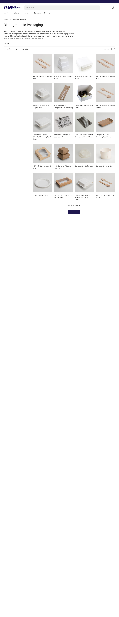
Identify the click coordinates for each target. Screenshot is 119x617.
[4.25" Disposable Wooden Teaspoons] (105, 182)
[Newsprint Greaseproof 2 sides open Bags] (63, 122)
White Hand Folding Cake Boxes (83, 77)
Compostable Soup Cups (104, 166)
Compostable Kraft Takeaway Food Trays (103, 136)
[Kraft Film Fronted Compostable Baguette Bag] (63, 92)
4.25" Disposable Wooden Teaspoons (105, 196)
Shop (10, 19)
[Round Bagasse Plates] (42, 182)
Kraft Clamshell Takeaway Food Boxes (63, 167)
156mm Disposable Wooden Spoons (105, 106)
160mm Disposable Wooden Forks (42, 77)
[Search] (97, 7)
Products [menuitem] (16, 13)
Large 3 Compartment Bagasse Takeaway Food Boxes (83, 197)
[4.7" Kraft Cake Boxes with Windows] (42, 153)
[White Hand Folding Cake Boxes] (84, 63)
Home (5, 19)
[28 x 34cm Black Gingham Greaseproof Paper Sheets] (84, 122)
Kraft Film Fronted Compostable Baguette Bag (63, 106)
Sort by (18, 49)
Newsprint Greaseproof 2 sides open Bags (62, 136)
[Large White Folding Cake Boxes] (84, 92)
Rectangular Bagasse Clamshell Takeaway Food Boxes (42, 137)
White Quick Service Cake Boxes (63, 77)
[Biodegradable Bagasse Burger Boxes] (42, 92)
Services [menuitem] (26, 13)
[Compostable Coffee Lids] (84, 153)
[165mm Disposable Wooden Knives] (105, 63)
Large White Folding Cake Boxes (84, 106)
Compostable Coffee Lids (84, 166)
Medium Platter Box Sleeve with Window (63, 196)
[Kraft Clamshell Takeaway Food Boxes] (63, 153)
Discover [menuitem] (47, 13)
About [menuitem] (6, 13)
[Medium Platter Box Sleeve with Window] (63, 182)
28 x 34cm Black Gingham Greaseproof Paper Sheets (84, 136)
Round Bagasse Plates (40, 195)
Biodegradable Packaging (19, 19)
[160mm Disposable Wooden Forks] (42, 63)
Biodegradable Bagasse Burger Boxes (41, 106)
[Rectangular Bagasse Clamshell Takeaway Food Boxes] (42, 122)
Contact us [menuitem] (38, 13)
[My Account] (113, 7)
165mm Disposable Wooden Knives (105, 77)
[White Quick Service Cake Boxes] (63, 63)
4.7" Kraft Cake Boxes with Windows (42, 167)
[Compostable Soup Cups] (105, 153)
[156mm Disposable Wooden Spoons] (105, 92)
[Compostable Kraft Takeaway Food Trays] (105, 122)
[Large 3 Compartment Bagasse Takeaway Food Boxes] (84, 182)
